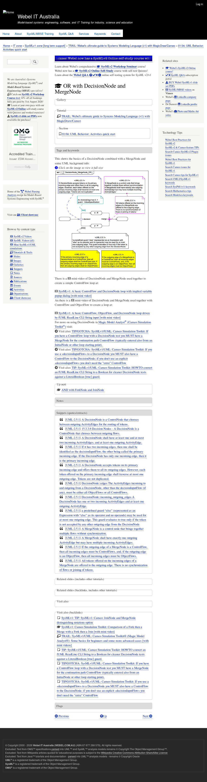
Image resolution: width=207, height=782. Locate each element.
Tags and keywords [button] (67, 150)
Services (84, 34)
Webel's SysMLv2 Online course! (181, 69)
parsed (55, 749)
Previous (63, 716)
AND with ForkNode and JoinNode (82, 390)
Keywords (100, 34)
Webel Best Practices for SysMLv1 (178, 161)
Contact (115, 34)
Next (146, 716)
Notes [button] (59, 401)
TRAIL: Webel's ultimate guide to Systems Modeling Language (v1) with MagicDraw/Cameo (121, 45)
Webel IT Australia (38, 16)
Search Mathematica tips (178, 191)
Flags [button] (59, 706)
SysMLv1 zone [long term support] (45, 45)
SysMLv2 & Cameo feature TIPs (182, 147)
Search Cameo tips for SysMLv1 (182, 175)
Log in (199, 4)
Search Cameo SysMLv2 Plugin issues (181, 153)
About (18, 34)
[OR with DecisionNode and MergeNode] (102, 274)
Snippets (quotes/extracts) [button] (71, 413)
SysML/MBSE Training (40, 34)
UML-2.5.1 (73, 419)
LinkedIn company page (181, 98)
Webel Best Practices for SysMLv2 (178, 141)
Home (6, 34)
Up (105, 716)
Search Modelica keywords (179, 195)
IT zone (17, 45)
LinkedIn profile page (181, 106)
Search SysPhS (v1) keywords (180, 186)
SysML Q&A (66, 34)
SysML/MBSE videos (179, 89)
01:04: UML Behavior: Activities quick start (88, 134)
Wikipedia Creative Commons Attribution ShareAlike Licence (134, 752)
